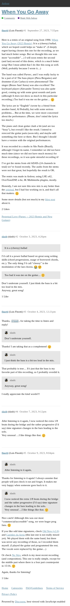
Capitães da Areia (15, 534)
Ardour (5, 3)
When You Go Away (25, 12)
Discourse (20, 601)
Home (5, 588)
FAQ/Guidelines (34, 588)
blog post (50, 199)
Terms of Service (55, 588)
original (10, 189)
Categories (17, 588)
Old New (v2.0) (50, 531)
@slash (15, 321)
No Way (16, 555)
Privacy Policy (9, 594)
